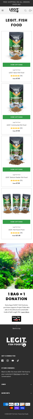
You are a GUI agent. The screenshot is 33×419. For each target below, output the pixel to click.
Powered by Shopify (23, 414)
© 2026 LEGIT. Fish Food (11, 414)
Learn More (25, 312)
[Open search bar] (25, 10)
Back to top (16, 328)
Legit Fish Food (16, 70)
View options (17, 65)
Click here (16, 374)
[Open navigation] (2, 10)
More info (5, 393)
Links (3, 384)
